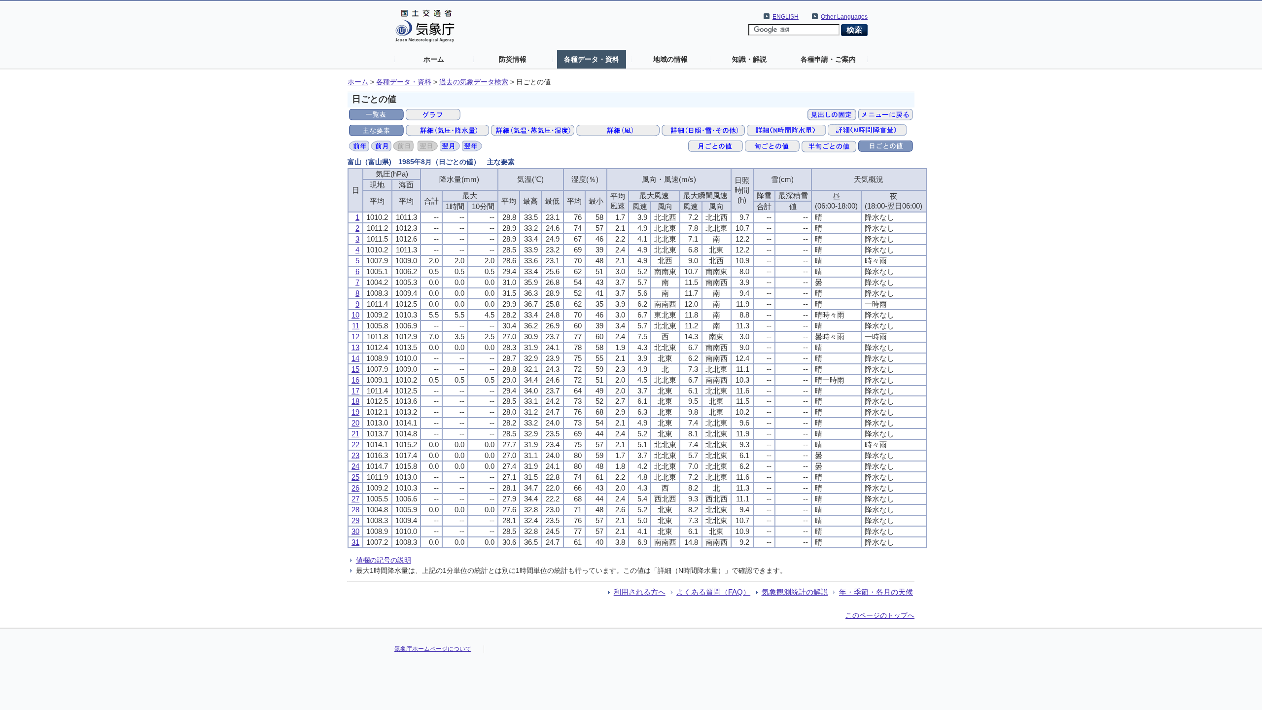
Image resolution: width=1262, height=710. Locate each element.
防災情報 (512, 59)
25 (355, 477)
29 (355, 520)
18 (355, 401)
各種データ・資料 (591, 59)
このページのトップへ (879, 615)
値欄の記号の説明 (383, 560)
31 (355, 542)
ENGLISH (785, 16)
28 (355, 509)
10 (355, 315)
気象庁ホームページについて (432, 648)
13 (355, 347)
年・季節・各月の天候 (876, 592)
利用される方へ (640, 592)
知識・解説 (749, 59)
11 (355, 325)
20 (355, 423)
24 (355, 466)
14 (355, 358)
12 (355, 336)
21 (355, 433)
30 (355, 531)
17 (355, 391)
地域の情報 (670, 59)
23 (355, 455)
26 (355, 488)
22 (355, 444)
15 (355, 369)
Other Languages (844, 16)
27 (355, 499)
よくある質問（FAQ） (713, 592)
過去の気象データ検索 (473, 82)
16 (355, 380)
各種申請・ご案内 (828, 59)
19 (355, 412)
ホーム (433, 59)
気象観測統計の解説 (795, 592)
